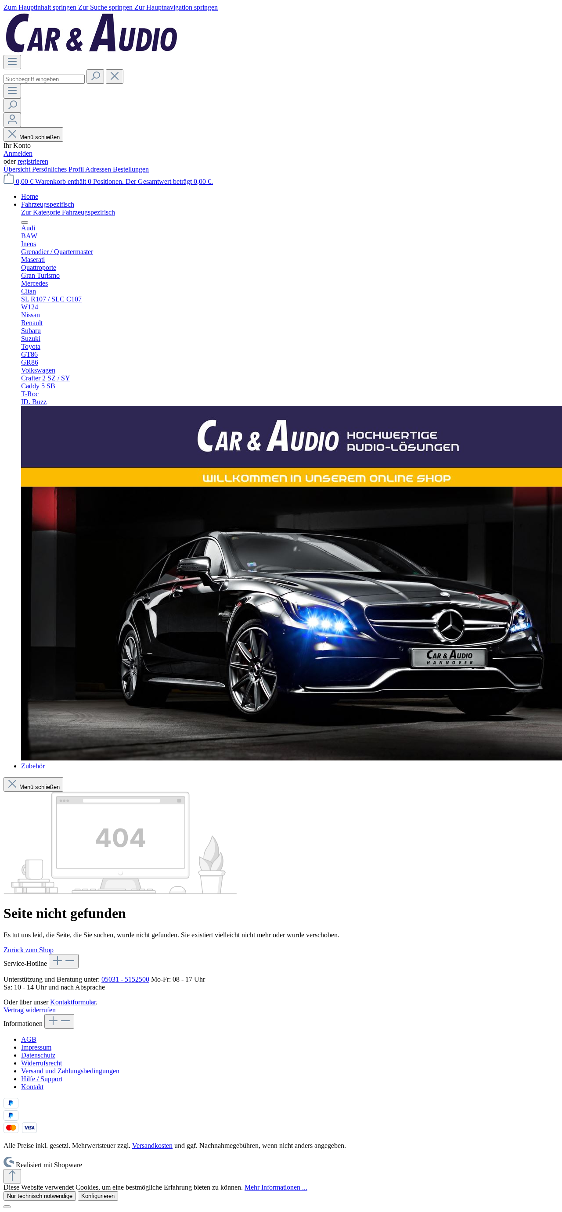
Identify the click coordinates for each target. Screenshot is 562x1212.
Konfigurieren (98, 1196)
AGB (28, 1039)
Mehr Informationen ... (276, 1187)
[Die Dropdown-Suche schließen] (114, 76)
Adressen (99, 169)
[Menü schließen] (24, 222)
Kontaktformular (73, 1002)
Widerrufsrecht (41, 1063)
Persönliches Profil (58, 169)
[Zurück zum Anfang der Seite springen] (12, 1176)
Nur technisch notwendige (39, 1196)
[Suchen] (95, 76)
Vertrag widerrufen (30, 1010)
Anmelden (18, 153)
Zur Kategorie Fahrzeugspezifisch (68, 212)
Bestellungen (131, 169)
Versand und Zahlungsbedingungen (70, 1071)
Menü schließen (39, 137)
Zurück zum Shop (29, 950)
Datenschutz (38, 1055)
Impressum (36, 1047)
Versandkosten (152, 1145)
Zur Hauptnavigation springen (176, 7)
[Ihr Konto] (12, 120)
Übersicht (18, 169)
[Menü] (12, 62)
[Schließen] (7, 1206)
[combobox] (44, 79)
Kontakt (32, 1086)
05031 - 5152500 (125, 979)
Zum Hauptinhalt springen (41, 7)
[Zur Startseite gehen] (91, 50)
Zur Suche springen (106, 7)
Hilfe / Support (41, 1079)
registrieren (33, 161)
